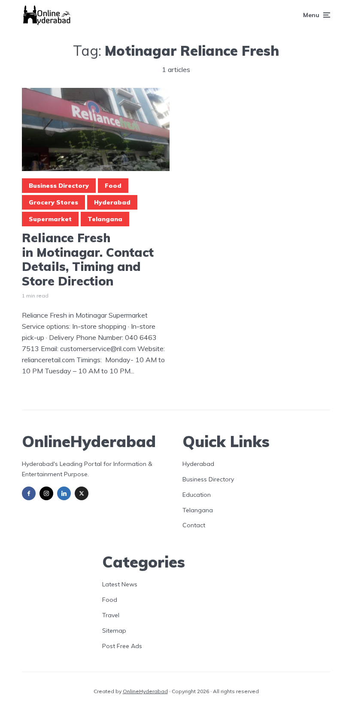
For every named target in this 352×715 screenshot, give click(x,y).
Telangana (105, 219)
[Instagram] (46, 493)
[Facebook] (29, 493)
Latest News (119, 584)
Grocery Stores (53, 202)
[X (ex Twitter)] (81, 493)
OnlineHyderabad (145, 691)
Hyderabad (112, 202)
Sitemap (114, 630)
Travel (110, 615)
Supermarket (50, 219)
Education (196, 495)
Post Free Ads (122, 646)
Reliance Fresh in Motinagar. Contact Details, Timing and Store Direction (88, 259)
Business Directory (59, 185)
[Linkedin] (64, 493)
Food (113, 185)
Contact (193, 525)
